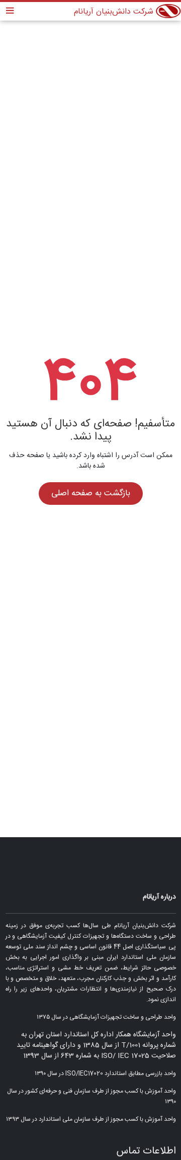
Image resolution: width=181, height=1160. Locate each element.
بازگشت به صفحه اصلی (90, 493)
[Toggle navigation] (10, 11)
